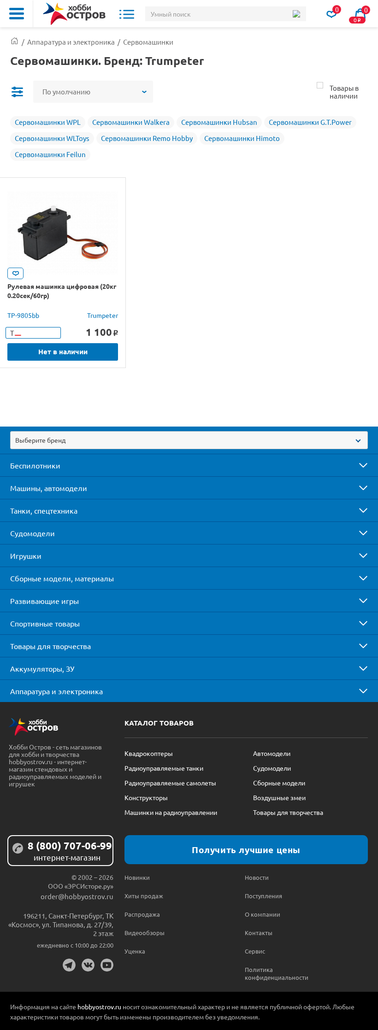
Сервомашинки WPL (48, 121)
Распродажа (142, 914)
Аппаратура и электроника (56, 691)
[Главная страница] (14, 41)
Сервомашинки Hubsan (219, 121)
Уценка (134, 951)
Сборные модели (279, 782)
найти (296, 14)
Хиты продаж (143, 896)
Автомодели (271, 753)
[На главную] (74, 13)
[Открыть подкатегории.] (357, 465)
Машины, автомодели (48, 487)
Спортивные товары (45, 623)
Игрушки (25, 555)
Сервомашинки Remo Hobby (147, 138)
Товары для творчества (50, 645)
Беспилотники (35, 465)
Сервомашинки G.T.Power (310, 121)
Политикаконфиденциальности (275, 973)
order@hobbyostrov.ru (77, 896)
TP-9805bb (23, 315)
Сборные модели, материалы (62, 578)
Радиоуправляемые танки (163, 768)
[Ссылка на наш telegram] (69, 965)
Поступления (263, 896)
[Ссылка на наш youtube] (106, 965)
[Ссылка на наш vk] (88, 965)
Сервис (255, 951)
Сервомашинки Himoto (242, 138)
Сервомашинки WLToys (52, 138)
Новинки (137, 877)
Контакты (258, 932)
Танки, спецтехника (43, 510)
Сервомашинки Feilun (50, 154)
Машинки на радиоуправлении (170, 812)
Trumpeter (102, 315)
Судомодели (32, 533)
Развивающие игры (44, 600)
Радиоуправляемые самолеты (170, 782)
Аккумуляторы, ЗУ (42, 668)
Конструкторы (146, 797)
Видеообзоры (144, 932)
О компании (262, 914)
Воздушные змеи (279, 797)
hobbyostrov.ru (99, 1006)
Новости (257, 877)
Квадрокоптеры (148, 753)
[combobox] (189, 440)
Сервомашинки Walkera (131, 121)
